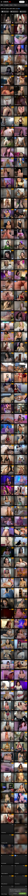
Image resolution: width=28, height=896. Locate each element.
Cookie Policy (18, 891)
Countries (24, 11)
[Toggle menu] (1, 2)
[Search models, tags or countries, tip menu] (26, 5)
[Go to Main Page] (8, 1)
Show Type (6, 11)
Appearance (15, 11)
